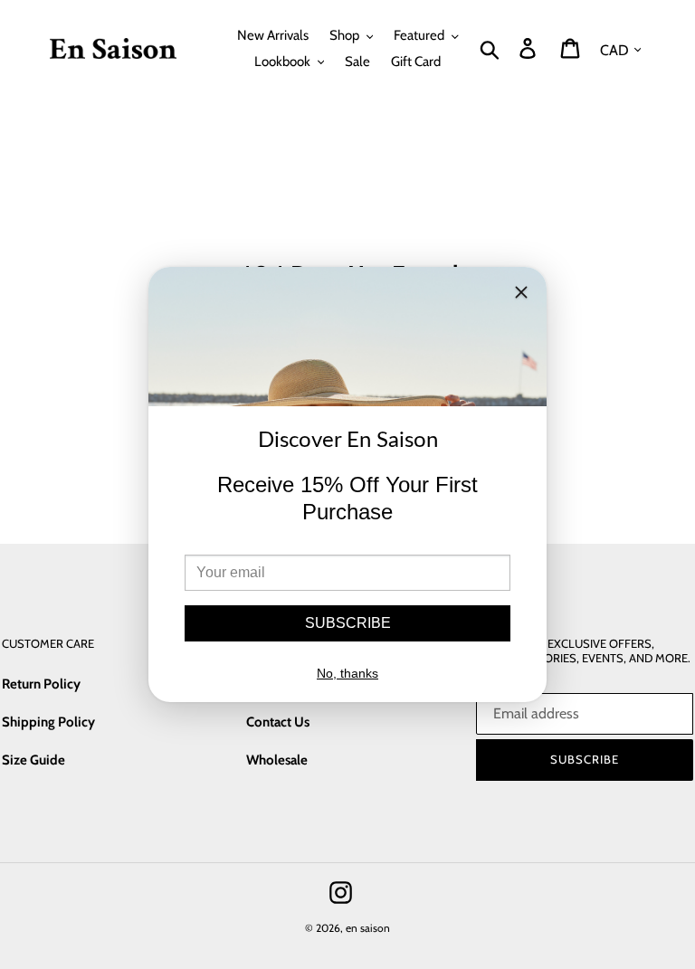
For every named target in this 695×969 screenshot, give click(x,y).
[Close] (521, 295)
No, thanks (347, 673)
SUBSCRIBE (348, 623)
